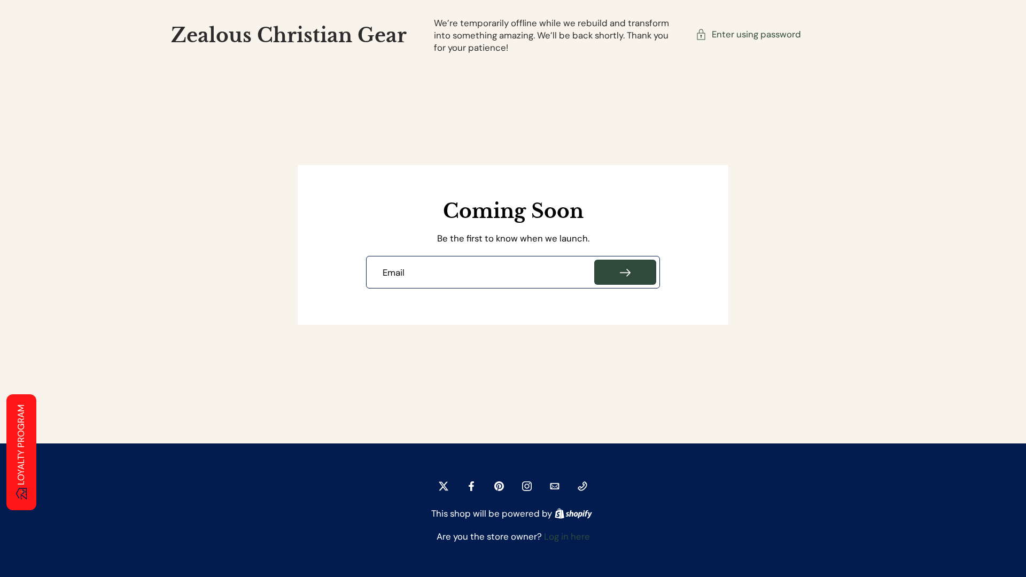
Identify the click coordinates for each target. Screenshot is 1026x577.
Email (394, 272)
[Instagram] (527, 486)
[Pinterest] (499, 486)
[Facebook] (471, 486)
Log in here (567, 536)
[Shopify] (573, 513)
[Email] (554, 486)
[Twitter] (443, 486)
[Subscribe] (625, 272)
